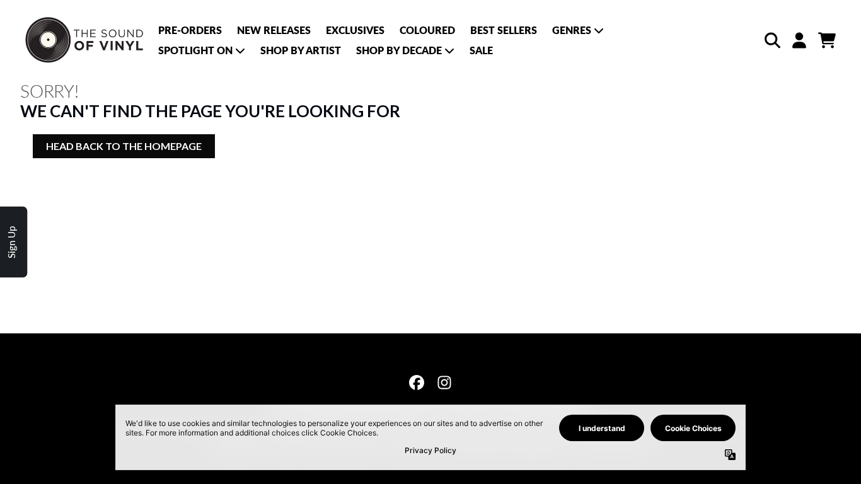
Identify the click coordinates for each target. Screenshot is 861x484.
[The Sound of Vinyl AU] (85, 40)
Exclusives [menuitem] (355, 30)
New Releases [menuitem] (274, 30)
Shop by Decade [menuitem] (399, 50)
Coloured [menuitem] (427, 30)
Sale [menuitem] (481, 50)
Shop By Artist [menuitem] (300, 50)
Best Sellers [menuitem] (503, 30)
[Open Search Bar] (771, 40)
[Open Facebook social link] (416, 382)
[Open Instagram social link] (444, 382)
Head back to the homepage (124, 146)
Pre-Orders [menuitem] (190, 30)
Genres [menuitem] (571, 30)
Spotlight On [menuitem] (195, 50)
